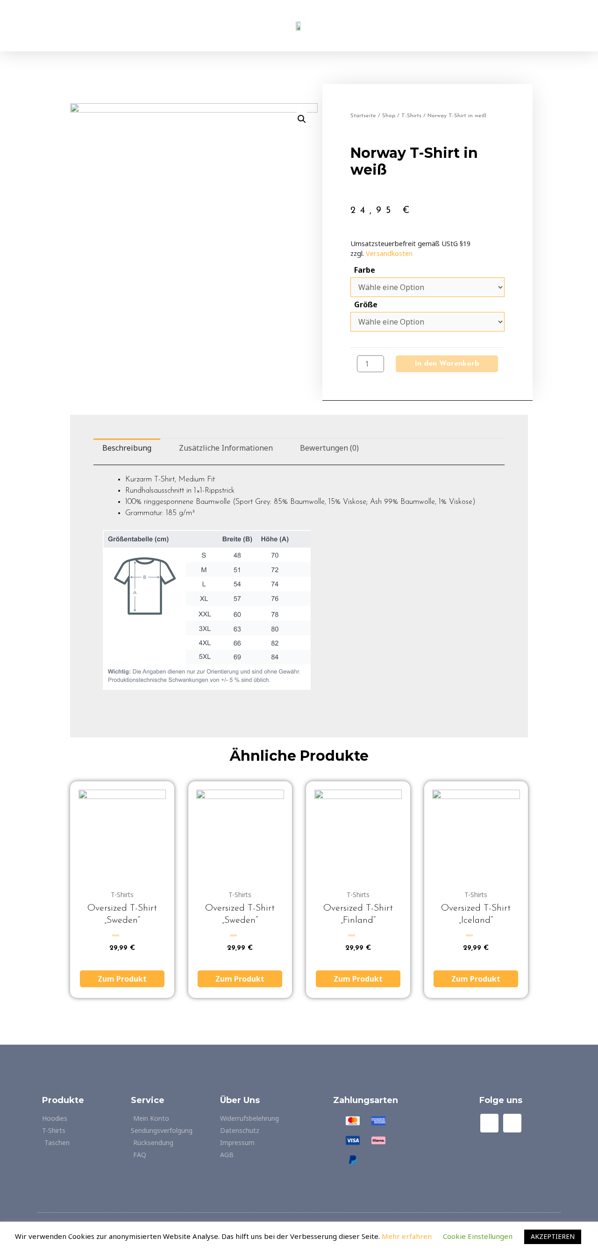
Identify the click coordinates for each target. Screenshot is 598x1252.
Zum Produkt (122, 979)
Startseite (363, 116)
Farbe (364, 270)
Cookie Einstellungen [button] (478, 1236)
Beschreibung (126, 448)
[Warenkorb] (492, 25)
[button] (106, 26)
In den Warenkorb (446, 364)
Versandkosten (389, 253)
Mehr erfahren (408, 1236)
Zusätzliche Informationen (226, 448)
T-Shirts (411, 116)
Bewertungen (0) (329, 448)
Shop (388, 116)
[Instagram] (512, 1123)
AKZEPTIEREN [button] (553, 1236)
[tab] (126, 448)
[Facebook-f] (489, 1123)
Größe (365, 304)
